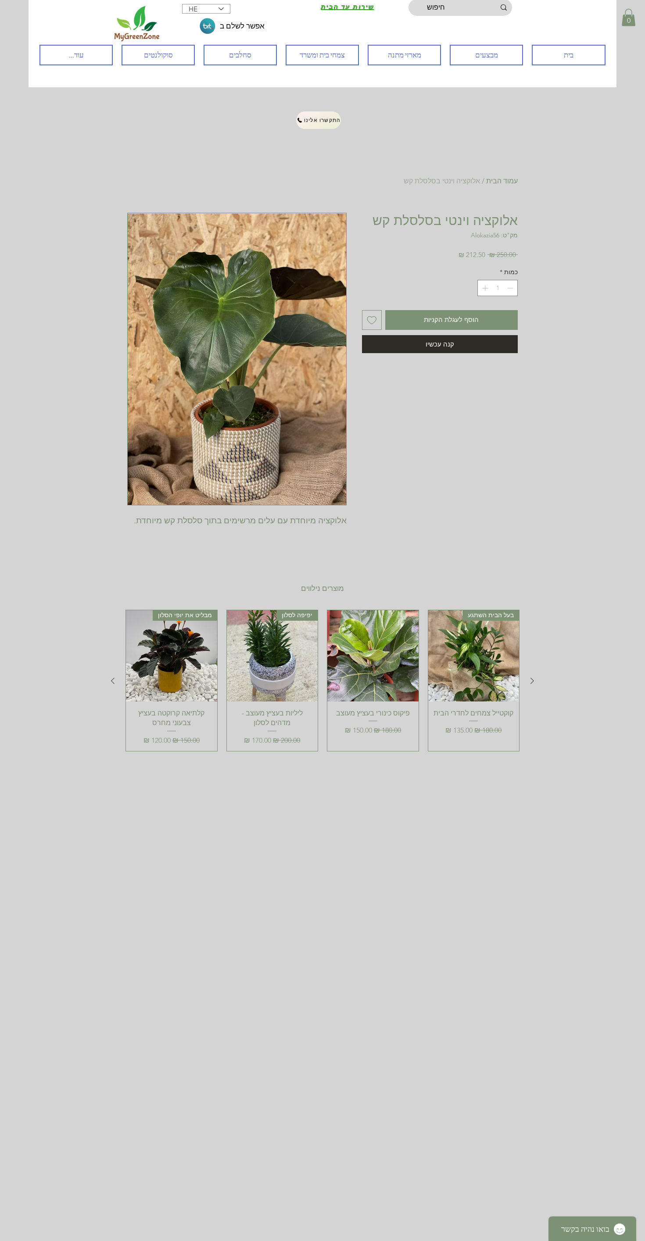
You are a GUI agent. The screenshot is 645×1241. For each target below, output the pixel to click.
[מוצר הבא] (113, 681)
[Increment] (484, 288)
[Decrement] (510, 288)
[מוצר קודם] (532, 681)
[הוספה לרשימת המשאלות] (372, 320)
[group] (323, 680)
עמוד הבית (502, 181)
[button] (628, 17)
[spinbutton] (497, 288)
